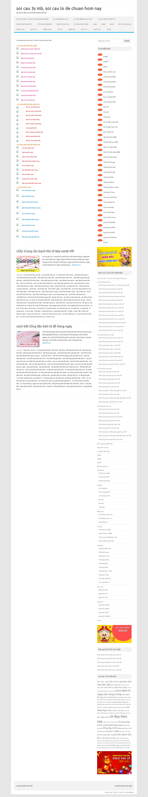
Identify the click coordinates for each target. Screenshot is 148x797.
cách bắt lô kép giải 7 (81, 275)
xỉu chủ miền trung (28, 190)
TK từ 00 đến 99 (108, 202)
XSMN (112, 24)
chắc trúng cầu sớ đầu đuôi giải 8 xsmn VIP (113, 432)
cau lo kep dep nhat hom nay (81, 289)
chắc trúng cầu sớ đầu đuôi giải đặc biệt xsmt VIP (115, 398)
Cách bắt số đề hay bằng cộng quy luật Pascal (67, 355)
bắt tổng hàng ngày (49, 353)
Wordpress (130, 792)
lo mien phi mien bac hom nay (51, 314)
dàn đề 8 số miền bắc (110, 704)
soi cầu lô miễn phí (68, 314)
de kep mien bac (57, 297)
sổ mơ (109, 29)
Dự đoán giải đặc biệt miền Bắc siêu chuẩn (52, 372)
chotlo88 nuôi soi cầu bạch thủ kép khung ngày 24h (34, 297)
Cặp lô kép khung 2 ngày (25, 286)
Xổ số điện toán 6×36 (105, 514)
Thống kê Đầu (108, 177)
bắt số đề (55, 350)
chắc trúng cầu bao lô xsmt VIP (109, 371)
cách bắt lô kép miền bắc (45, 277)
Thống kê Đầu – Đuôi (110, 187)
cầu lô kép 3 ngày (54, 289)
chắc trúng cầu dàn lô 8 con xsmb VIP (111, 341)
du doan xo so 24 (125, 699)
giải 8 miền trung (28, 196)
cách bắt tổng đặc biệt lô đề (35, 358)
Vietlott (34, 29)
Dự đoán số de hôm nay (119, 710)
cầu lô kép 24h (42, 289)
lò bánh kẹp (75, 308)
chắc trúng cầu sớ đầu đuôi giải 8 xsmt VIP (112, 390)
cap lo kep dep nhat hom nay (63, 283)
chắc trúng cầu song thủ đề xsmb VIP (111, 356)
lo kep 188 (76, 311)
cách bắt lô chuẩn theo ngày (115, 687)
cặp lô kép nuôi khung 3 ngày (44, 286)
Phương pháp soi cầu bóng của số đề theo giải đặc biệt (62, 378)
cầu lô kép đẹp (21, 291)
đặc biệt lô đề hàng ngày (32, 375)
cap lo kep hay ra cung (81, 283)
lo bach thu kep (51, 308)
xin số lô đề (126, 747)
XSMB (95, 24)
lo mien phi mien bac (33, 314)
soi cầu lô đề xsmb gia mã (104, 747)
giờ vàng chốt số (103, 717)
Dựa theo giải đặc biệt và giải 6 (78, 372)
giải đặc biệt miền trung (30, 219)
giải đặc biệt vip (72, 375)
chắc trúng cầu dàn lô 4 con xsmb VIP (111, 330)
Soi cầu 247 (124, 731)
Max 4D (106, 112)
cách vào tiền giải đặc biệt (37, 364)
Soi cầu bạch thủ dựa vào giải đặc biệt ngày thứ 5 (54, 381)
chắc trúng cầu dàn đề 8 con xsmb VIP (111, 315)
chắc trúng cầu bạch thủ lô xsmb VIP (110, 300)
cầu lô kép (32, 289)
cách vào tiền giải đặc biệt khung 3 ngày (60, 364)
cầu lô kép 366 (65, 289)
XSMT (105, 67)
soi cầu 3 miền (112, 731)
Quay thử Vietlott (110, 237)
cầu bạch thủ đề (60, 286)
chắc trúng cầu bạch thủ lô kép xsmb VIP (45, 251)
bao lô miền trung (28, 225)
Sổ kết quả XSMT (109, 87)
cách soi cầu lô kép (26, 283)
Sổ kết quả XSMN (109, 82)
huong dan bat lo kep (35, 302)
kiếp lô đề (31, 305)
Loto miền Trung (109, 217)
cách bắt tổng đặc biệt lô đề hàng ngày (44, 326)
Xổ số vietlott (103, 488)
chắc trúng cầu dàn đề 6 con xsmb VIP (111, 311)
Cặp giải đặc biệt (32, 367)
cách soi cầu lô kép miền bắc (43, 283)
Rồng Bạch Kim (110, 728)
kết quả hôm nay (124, 24)
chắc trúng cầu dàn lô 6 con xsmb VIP (111, 338)
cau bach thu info (72, 286)
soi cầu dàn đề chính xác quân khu (110, 740)
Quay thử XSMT (109, 232)
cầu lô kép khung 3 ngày (67, 291)
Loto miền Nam (109, 212)
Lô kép (70, 311)
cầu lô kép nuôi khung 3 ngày (42, 294)
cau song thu (116, 685)
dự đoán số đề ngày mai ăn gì (122, 713)
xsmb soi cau (50, 316)
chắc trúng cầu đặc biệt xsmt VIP (109, 379)
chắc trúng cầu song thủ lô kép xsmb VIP (112, 364)
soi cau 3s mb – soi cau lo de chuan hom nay (32, 19)
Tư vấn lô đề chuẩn (81, 24)
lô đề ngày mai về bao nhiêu (110, 722)
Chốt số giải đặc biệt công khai (35, 369)
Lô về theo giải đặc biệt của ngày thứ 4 (29, 378)
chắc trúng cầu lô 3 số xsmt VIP (109, 386)
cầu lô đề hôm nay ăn (122, 697)
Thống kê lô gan (109, 162)
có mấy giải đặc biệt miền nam (75, 369)
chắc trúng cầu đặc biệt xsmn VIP (109, 420)
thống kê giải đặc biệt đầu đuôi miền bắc (65, 383)
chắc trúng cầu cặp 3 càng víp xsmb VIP (111, 304)
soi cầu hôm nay (112, 745)
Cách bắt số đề (46, 355)
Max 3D (106, 107)
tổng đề (49, 386)
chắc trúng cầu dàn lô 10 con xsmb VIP (111, 326)
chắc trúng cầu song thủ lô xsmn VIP (110, 439)
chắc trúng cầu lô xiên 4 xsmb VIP (110, 353)
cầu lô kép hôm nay (34, 291)
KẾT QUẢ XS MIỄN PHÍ (45, 24)
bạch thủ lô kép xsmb (66, 275)
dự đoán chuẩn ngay (109, 707)
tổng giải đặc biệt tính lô (74, 386)
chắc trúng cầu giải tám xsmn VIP (109, 424)
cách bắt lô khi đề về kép (31, 280)
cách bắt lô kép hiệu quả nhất (26, 277)
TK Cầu (59, 29)
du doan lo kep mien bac (72, 297)
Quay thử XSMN (109, 227)
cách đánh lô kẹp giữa (66, 280)
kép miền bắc (60, 302)
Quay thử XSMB (109, 222)
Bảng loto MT (103, 593)
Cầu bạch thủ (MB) (110, 137)
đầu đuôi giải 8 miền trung (31, 208)
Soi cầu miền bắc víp (60, 19)
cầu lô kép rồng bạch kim (77, 294)
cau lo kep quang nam (60, 294)
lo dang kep (84, 308)
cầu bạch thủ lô (84, 286)
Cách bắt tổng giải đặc (53, 358)
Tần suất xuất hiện (110, 197)
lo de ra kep (29, 311)
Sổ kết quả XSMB (109, 77)
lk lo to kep (24, 308)
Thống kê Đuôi (108, 182)
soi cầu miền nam (117, 748)
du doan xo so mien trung (106, 702)
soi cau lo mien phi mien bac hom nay (32, 316)
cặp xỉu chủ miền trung (30, 202)
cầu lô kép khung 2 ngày (50, 291)
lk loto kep (32, 308)
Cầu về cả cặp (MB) (110, 147)
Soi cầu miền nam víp (23, 24)
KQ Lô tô (84, 29)
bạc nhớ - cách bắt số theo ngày (110, 682)
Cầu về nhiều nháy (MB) (111, 152)
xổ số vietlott (108, 92)
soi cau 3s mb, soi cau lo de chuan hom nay (59, 8)
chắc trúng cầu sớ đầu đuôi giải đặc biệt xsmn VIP (115, 435)
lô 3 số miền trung (28, 213)
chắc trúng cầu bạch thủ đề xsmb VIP (111, 292)
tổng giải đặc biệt (59, 386)
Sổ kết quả (20, 29)
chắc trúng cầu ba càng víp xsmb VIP (111, 289)
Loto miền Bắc (108, 207)
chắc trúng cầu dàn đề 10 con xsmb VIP (111, 319)
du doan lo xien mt (112, 699)
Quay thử (97, 29)
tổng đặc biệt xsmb (39, 386)
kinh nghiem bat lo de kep (57, 305)
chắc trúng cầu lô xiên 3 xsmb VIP (110, 349)
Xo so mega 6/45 (109, 97)
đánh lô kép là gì (56, 300)
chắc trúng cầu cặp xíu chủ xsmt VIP (110, 375)
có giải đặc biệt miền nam (55, 369)
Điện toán (47, 29)
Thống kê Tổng (108, 192)
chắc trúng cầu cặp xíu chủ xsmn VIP (110, 417)
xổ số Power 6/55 (109, 102)
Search (127, 41)
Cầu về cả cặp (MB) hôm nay (108, 537)
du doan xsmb (120, 702)
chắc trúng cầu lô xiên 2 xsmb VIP (110, 345)
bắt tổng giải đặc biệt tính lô (32, 353)
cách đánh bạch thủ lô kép (49, 280)
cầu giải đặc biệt (44, 367)
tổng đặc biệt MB (26, 386)
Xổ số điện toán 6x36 (110, 122)
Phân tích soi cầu (63, 24)
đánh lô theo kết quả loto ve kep (74, 300)
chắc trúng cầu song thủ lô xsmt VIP (110, 402)
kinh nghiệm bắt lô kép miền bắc (78, 305)
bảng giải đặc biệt (45, 350)
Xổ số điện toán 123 (110, 127)
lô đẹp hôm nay (47, 311)
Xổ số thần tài (108, 132)
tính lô (82, 383)
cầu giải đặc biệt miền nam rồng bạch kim (64, 367)
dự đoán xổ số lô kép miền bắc (40, 300)
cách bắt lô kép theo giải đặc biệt (68, 353)
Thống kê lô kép (109, 172)
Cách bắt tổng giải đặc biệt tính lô (73, 358)
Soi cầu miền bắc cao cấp (83, 19)
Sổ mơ (105, 242)
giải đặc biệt (46, 375)
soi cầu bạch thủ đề (107, 738)
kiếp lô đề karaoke (41, 305)
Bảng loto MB (103, 590)
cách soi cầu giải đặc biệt (60, 361)
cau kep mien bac (22, 289)
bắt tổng (62, 350)
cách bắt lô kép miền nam (63, 277)
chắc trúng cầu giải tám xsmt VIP (109, 383)
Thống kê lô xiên (109, 167)
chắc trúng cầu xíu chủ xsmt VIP (109, 394)
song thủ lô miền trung (30, 231)
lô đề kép (37, 311)
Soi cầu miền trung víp (106, 19)
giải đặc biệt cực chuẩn (58, 375)
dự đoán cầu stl (121, 707)
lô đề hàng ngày (84, 375)
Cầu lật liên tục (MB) (110, 142)
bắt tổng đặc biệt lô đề (73, 350)
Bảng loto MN (103, 597)
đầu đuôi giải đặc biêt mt (30, 237)
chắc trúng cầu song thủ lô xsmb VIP (110, 360)
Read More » (76, 265)
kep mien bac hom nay (73, 302)
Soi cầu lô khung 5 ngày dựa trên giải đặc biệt (35, 383)
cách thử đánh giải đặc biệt (79, 361)
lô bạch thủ (41, 308)
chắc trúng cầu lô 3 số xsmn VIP (109, 428)
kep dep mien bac (49, 302)
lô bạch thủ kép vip (63, 308)
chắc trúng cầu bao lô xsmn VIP (109, 413)
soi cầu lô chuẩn (124, 745)
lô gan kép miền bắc (60, 311)
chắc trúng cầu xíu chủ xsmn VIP (109, 409)
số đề (83, 378)
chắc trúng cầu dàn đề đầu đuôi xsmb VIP (112, 322)
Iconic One (108, 792)
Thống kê (71, 29)
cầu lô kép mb (80, 291)
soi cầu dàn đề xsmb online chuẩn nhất (113, 743)
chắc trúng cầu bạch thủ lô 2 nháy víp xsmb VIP (114, 285)
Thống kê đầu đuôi (110, 157)
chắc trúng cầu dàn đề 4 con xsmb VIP (111, 307)
